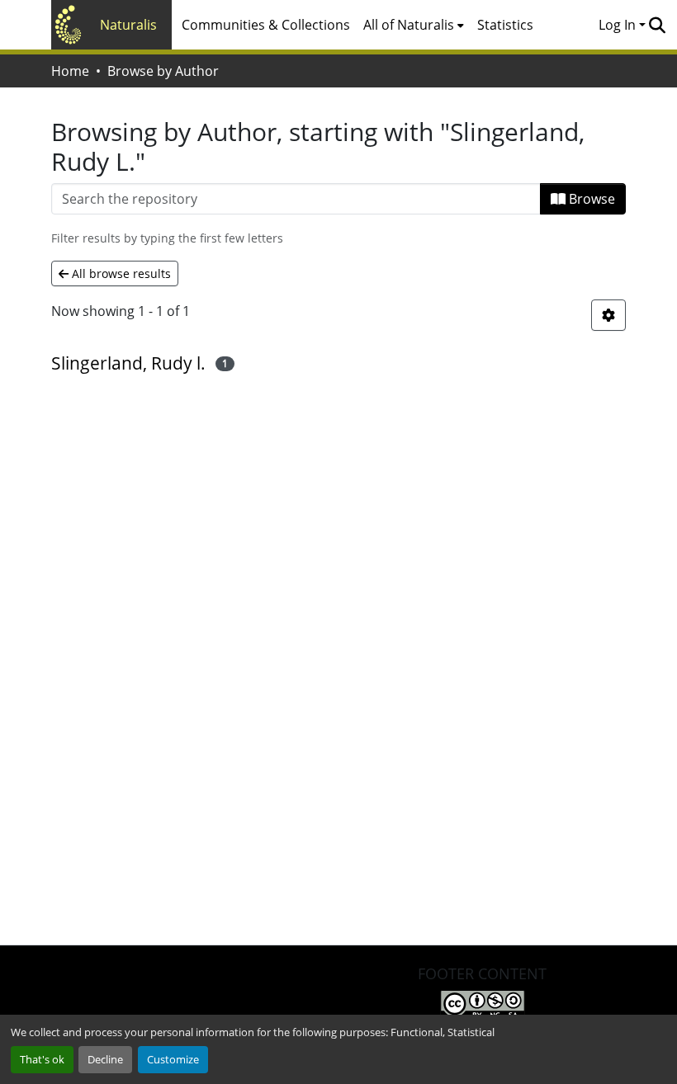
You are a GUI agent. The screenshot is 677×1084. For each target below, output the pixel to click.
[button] (656, 25)
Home (70, 71)
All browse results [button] (120, 273)
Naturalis (128, 25)
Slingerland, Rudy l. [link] (128, 363)
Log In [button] (619, 25)
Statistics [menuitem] (505, 25)
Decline (105, 1059)
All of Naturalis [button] (408, 25)
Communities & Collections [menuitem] (266, 25)
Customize (173, 1059)
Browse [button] (590, 199)
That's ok (42, 1059)
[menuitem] (413, 24)
